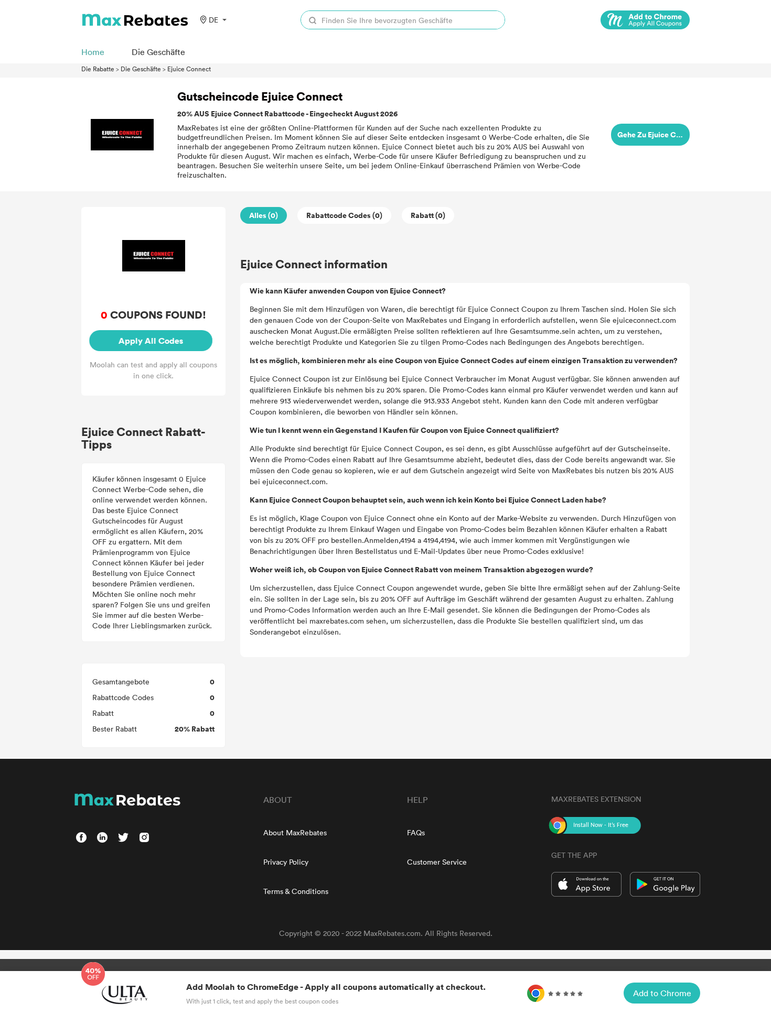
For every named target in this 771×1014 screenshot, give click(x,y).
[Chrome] (645, 19)
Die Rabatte (97, 68)
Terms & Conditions (295, 891)
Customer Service (437, 862)
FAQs (416, 832)
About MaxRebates (295, 832)
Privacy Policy (285, 862)
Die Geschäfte (141, 68)
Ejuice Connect (189, 68)
